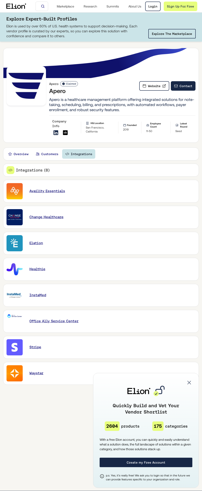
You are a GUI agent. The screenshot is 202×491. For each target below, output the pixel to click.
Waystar (36, 373)
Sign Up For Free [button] (180, 6)
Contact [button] (186, 86)
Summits (113, 6)
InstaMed (37, 295)
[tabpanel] (101, 274)
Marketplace (65, 6)
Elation (36, 243)
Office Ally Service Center (54, 321)
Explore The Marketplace (172, 33)
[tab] (18, 154)
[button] (189, 382)
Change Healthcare (46, 217)
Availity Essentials (47, 191)
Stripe (35, 347)
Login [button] (152, 6)
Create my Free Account (146, 462)
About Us (134, 6)
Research (90, 6)
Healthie (37, 269)
